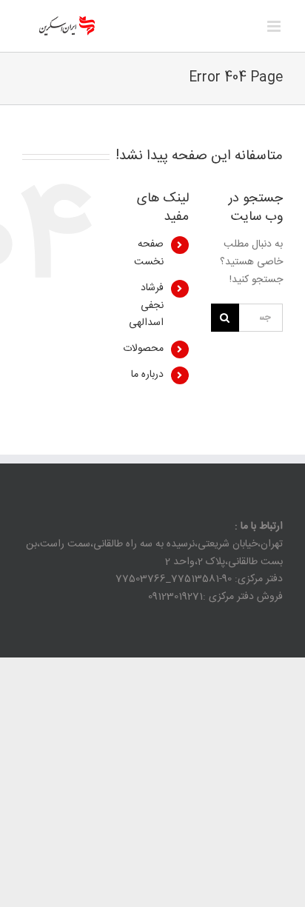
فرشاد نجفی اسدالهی (146, 305)
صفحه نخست (149, 253)
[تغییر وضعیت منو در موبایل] (275, 26)
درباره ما (147, 375)
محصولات (143, 349)
